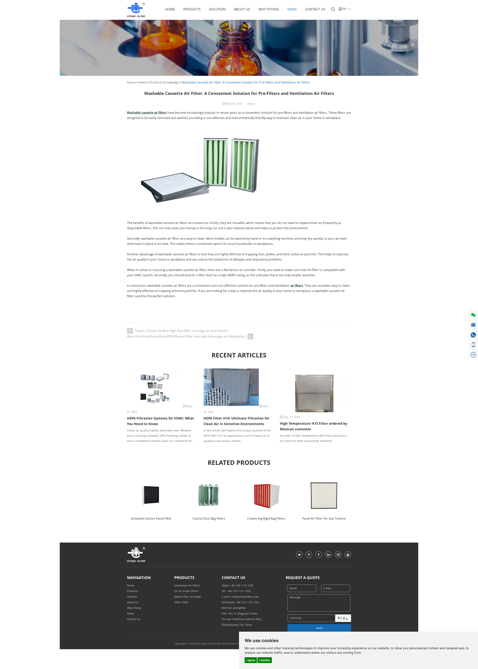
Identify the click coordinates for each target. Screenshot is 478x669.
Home (170, 9)
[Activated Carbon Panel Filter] (151, 495)
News (292, 9)
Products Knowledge (164, 82)
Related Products (239, 462)
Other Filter (181, 602)
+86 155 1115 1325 (242, 585)
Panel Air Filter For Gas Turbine (324, 518)
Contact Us (315, 9)
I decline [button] (264, 660)
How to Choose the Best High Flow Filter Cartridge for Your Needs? (181, 331)
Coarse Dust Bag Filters (209, 518)
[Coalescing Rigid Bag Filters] (266, 495)
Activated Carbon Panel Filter (151, 518)
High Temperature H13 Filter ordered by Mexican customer (313, 426)
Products (192, 9)
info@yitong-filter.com (245, 596)
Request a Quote (303, 577)
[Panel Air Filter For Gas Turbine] (323, 495)
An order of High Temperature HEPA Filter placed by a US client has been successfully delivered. (313, 438)
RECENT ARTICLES (239, 355)
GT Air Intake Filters (186, 591)
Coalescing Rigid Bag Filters (266, 518)
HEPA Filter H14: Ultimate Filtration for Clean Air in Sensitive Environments (236, 421)
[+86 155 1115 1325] (473, 344)
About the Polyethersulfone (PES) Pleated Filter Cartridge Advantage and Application (186, 336)
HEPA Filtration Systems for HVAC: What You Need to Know (160, 421)
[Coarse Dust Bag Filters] (208, 495)
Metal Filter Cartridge (187, 596)
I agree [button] (250, 660)
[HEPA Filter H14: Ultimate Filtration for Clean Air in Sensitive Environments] (231, 387)
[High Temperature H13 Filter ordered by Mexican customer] (314, 393)
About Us (242, 9)
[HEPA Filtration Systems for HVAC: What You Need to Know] (154, 387)
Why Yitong (268, 9)
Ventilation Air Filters (187, 585)
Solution (217, 9)
